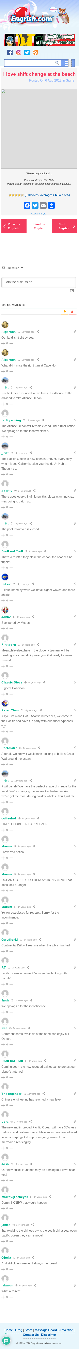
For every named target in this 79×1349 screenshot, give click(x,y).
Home (8, 1330)
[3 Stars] (16, 195)
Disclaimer (48, 1334)
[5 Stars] (22, 195)
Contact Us (31, 1334)
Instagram (18, 52)
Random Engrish (39, 226)
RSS (35, 52)
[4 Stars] (19, 195)
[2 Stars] (13, 195)
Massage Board (46, 1330)
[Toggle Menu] (70, 63)
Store (28, 1330)
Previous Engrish (14, 226)
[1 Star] (10, 195)
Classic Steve (11, 682)
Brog (18, 1330)
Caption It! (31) (39, 213)
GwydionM (9, 939)
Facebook (10, 52)
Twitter (27, 52)
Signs (70, 80)
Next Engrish (64, 226)
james (6, 1224)
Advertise (66, 1330)
